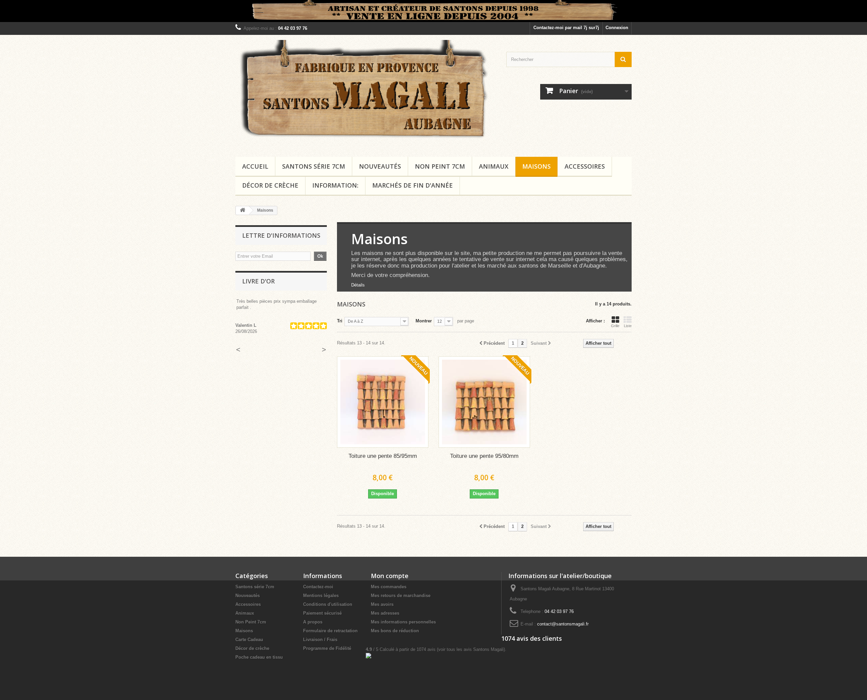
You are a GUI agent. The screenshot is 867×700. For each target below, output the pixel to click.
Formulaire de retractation (330, 630)
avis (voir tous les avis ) (461, 649)
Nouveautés (380, 166)
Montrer (424, 320)
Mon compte (389, 576)
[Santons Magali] (365, 94)
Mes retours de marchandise (400, 595)
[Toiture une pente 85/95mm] (382, 402)
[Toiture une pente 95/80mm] (484, 402)
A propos (312, 621)
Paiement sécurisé (322, 613)
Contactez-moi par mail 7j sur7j (566, 27)
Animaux (493, 166)
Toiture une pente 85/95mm (382, 456)
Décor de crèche (270, 185)
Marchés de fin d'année (412, 185)
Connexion (617, 27)
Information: (335, 185)
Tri (339, 320)
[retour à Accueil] (242, 210)
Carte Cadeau (249, 639)
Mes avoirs (382, 604)
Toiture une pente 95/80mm (484, 456)
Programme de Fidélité (327, 648)
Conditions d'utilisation (327, 604)
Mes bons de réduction (395, 630)
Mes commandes (388, 586)
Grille (615, 326)
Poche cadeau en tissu (259, 657)
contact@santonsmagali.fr (563, 624)
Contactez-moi (318, 586)
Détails (358, 285)
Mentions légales (321, 595)
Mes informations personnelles (403, 621)
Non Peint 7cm (440, 166)
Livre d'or (258, 281)
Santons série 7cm (313, 166)
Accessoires (585, 166)
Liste (628, 326)
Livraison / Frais (320, 639)
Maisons (536, 166)
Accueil (255, 166)
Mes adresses (385, 613)
